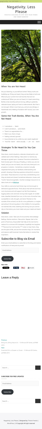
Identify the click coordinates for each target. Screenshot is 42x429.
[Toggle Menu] (39, 22)
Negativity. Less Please (21, 9)
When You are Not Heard (13, 86)
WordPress (10, 423)
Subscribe (7, 259)
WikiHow (16, 182)
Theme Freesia (32, 421)
